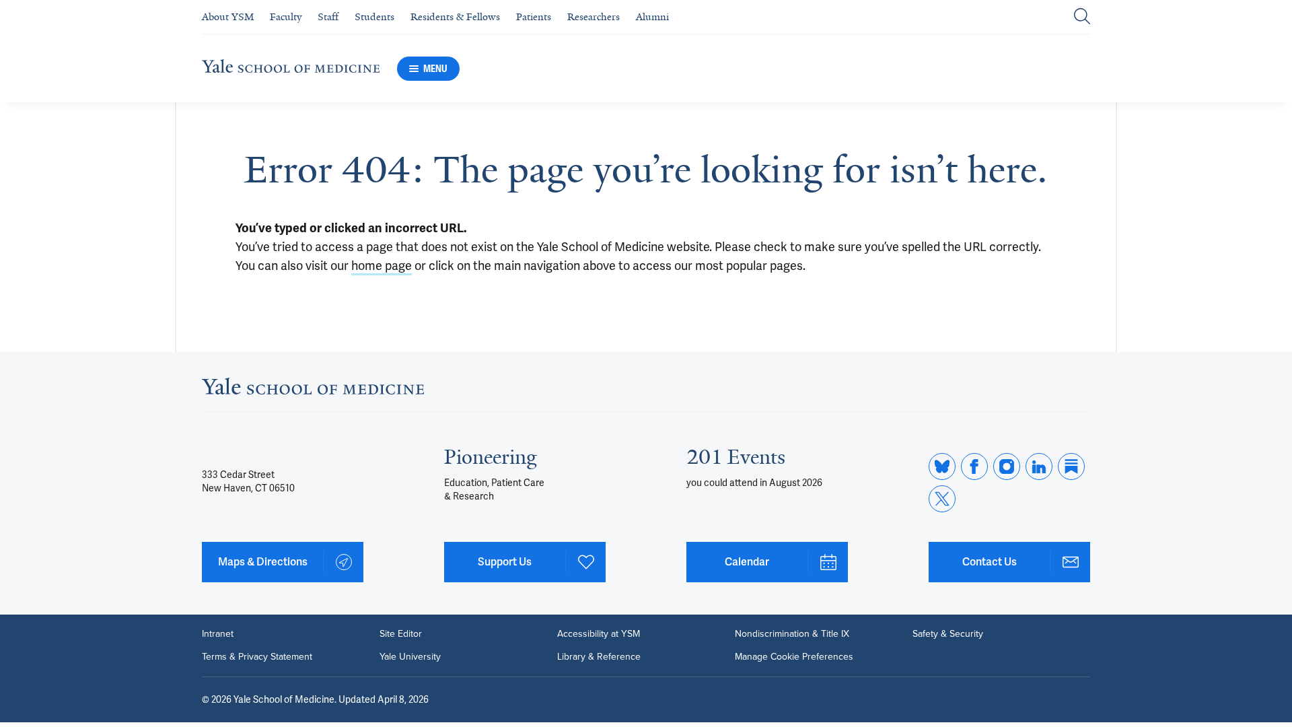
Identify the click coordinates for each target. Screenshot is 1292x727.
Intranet (218, 634)
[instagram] (1006, 466)
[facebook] (974, 466)
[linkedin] (1039, 466)
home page (381, 265)
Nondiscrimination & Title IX (792, 634)
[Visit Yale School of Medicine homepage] (313, 390)
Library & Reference (599, 657)
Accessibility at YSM (598, 634)
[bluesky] (942, 466)
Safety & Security (947, 634)
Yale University (410, 657)
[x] (942, 498)
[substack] (1071, 466)
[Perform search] (1082, 17)
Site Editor (401, 634)
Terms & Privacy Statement (257, 657)
